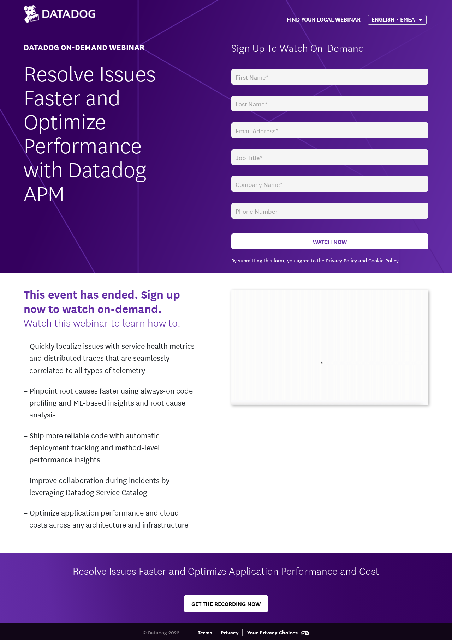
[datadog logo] (59, 14)
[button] (356, 17)
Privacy (230, 632)
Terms (205, 632)
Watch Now (330, 241)
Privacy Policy (341, 260)
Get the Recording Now (226, 603)
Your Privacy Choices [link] (273, 632)
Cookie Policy (383, 260)
